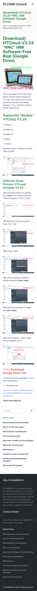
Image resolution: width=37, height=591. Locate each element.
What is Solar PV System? (12, 465)
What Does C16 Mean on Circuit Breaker (18, 441)
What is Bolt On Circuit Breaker (14, 431)
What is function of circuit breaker (16, 423)
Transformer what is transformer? (16, 454)
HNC (5, 100)
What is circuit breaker (11, 436)
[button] (31, 411)
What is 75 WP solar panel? (13, 427)
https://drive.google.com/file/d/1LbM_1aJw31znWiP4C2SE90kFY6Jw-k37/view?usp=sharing (18, 393)
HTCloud (13, 105)
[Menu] (33, 4)
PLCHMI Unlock (15, 4)
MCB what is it (8, 449)
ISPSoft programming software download (15, 460)
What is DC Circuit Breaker (13, 445)
